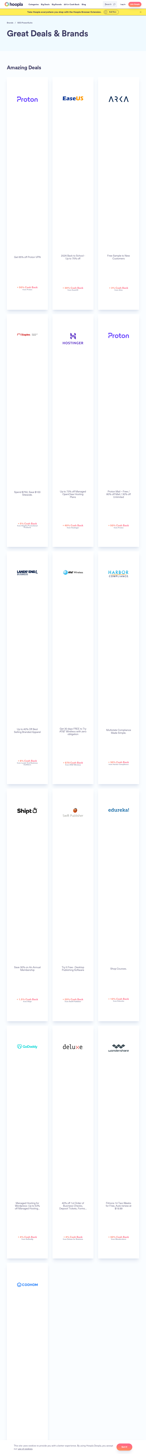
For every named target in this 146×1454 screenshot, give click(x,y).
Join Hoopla (135, 4)
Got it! (124, 1446)
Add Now (112, 12)
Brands (10, 22)
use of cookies (25, 1448)
